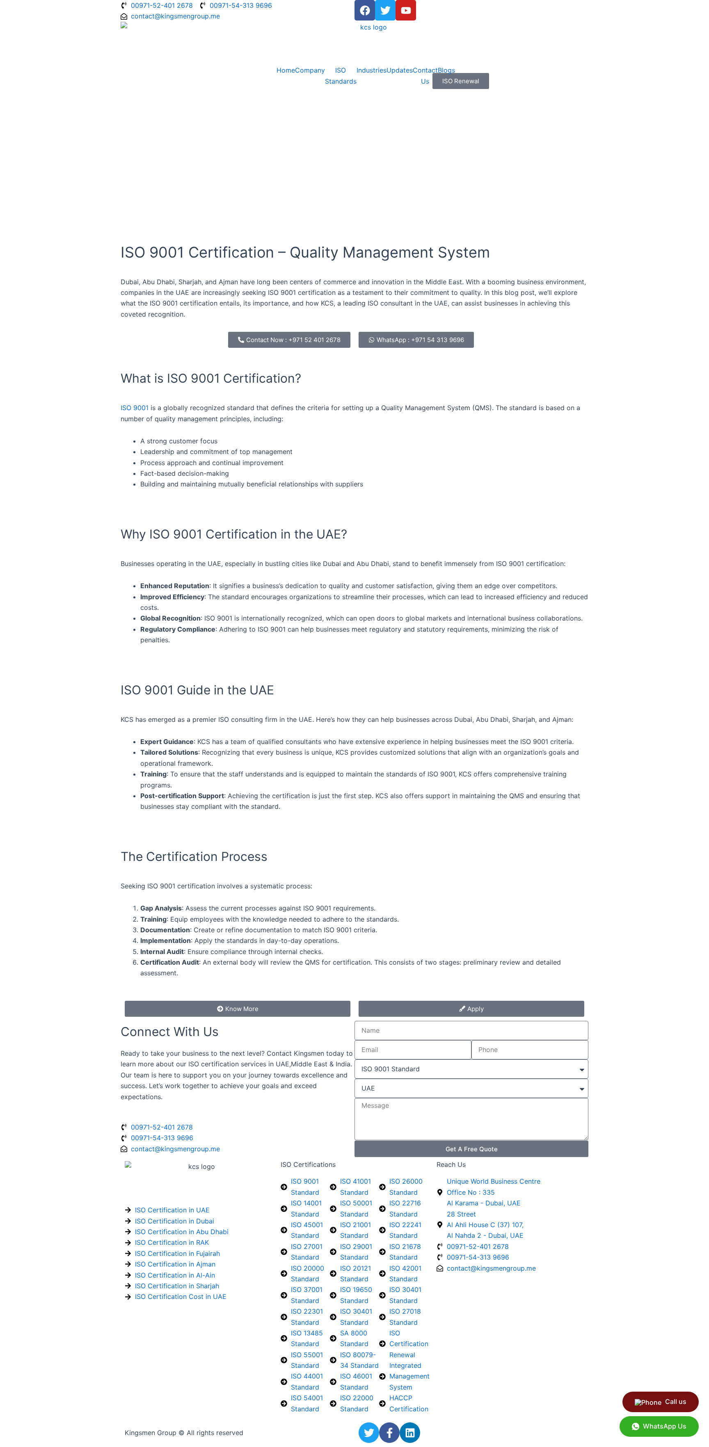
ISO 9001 (135, 408)
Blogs (446, 70)
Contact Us (425, 75)
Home (286, 70)
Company (310, 70)
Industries (372, 70)
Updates (400, 70)
